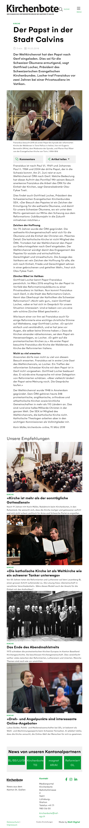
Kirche (16, 24)
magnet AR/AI (54, 763)
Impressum (12, 825)
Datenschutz (13, 822)
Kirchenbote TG (35, 763)
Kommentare (27, 159)
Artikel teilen (59, 159)
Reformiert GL (72, 763)
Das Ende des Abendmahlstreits (33, 647)
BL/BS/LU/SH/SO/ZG (16, 760)
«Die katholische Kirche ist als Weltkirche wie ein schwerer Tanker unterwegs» (44, 573)
